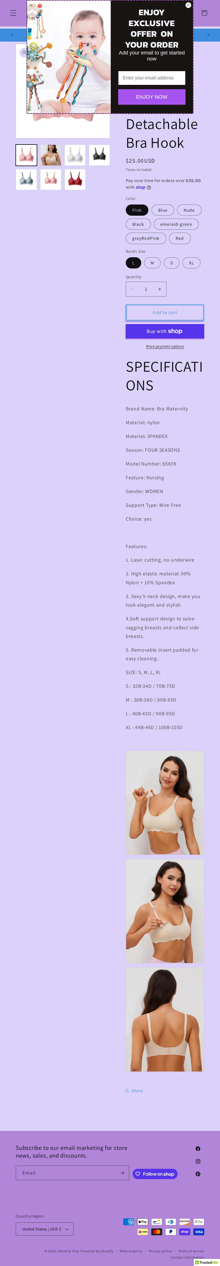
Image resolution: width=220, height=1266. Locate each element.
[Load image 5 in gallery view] (26, 179)
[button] (13, 13)
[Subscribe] (122, 1173)
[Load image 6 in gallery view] (50, 179)
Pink (137, 210)
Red (180, 238)
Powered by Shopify (97, 1251)
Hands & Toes (68, 1251)
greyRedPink (146, 238)
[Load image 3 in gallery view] (75, 155)
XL (191, 263)
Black (138, 224)
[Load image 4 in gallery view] (99, 155)
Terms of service (191, 1251)
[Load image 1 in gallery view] (26, 155)
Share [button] (137, 1090)
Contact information (187, 1257)
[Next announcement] (208, 35)
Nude (189, 210)
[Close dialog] (188, 5)
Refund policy (131, 1251)
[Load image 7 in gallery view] (75, 179)
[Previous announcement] (11, 35)
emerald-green (176, 224)
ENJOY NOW (151, 97)
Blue (163, 210)
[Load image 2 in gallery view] (50, 155)
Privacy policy (160, 1251)
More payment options (165, 346)
